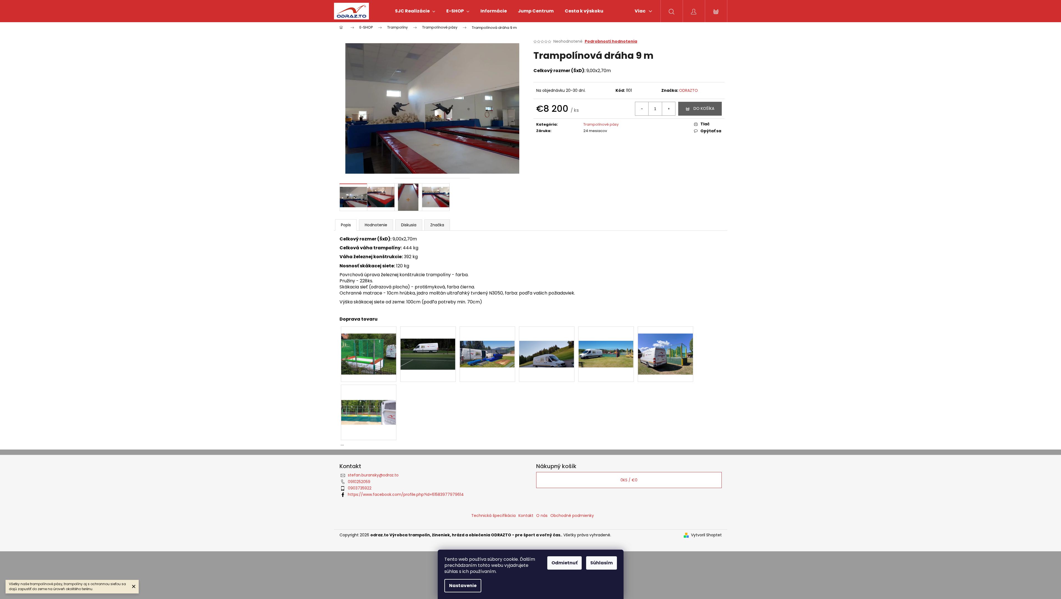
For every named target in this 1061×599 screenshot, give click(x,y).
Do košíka (703, 108)
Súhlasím (601, 563)
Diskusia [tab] (408, 225)
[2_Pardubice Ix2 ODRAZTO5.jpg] (428, 342)
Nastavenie (463, 585)
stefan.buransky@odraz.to (373, 475)
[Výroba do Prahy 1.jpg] (368, 397)
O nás (542, 515)
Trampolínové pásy (601, 124)
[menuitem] (415, 11)
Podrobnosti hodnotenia (611, 41)
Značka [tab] (437, 225)
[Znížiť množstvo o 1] (642, 108)
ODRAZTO (688, 90)
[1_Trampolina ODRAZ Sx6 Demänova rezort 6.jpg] (606, 339)
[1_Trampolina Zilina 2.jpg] (665, 347)
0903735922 (359, 488)
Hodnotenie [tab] (376, 225)
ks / (629, 480)
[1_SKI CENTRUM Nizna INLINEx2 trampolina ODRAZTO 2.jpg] (487, 339)
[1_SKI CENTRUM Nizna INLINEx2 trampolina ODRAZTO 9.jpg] (546, 339)
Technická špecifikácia (493, 515)
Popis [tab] (346, 225)
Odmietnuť (564, 563)
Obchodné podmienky (572, 515)
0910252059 (359, 481)
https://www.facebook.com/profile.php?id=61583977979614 (406, 494)
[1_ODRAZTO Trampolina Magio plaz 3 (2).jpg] (368, 347)
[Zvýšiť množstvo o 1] (668, 108)
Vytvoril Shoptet (706, 535)
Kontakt (525, 515)
